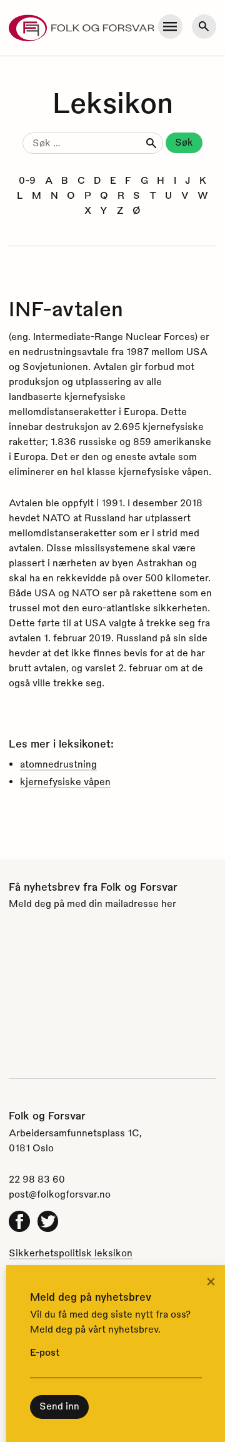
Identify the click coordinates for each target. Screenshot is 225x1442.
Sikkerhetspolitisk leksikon (70, 1252)
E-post (44, 1352)
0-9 (27, 180)
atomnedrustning (58, 763)
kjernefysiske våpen (65, 781)
